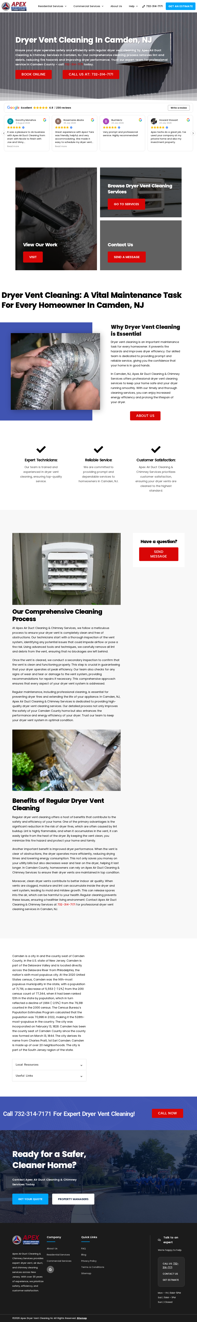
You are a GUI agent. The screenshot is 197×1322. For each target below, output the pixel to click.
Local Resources (27, 1064)
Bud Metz (116, 120)
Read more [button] (13, 146)
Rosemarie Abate (74, 120)
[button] (193, 133)
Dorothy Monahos (26, 120)
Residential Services (50, 6)
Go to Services (126, 204)
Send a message (127, 257)
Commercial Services (86, 6)
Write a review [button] (179, 107)
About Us (116, 6)
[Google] (50, 1269)
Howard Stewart (168, 120)
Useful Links (24, 1075)
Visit (33, 257)
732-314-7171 (74, 64)
